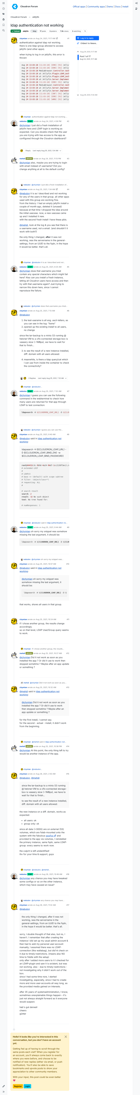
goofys (49, 835)
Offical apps (79, 6)
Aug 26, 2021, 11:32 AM (46, 905)
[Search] (3, 30)
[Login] (136, 3)
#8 (68, 434)
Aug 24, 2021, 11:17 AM (45, 38)
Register (18, 1086)
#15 (67, 774)
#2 (68, 121)
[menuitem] (136, 3)
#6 (68, 311)
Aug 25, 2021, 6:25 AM (52, 267)
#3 (68, 158)
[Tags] (3, 14)
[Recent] (3, 9)
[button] (3, 1086)
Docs (117, 6)
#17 (67, 905)
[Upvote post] (62, 108)
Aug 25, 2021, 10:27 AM (52, 653)
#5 (68, 267)
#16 (67, 874)
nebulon (23, 121)
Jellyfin (25, 31)
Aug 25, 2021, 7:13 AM (45, 311)
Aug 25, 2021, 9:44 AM (52, 527)
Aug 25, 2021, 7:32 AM (51, 391)
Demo (110, 6)
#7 (68, 391)
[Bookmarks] (3, 25)
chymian (23, 38)
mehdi (22, 158)
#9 (68, 527)
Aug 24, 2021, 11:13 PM (51, 158)
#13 (67, 687)
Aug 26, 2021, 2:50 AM (46, 774)
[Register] (136, 9)
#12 (67, 653)
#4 (68, 189)
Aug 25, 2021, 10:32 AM (46, 687)
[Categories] (3, 3)
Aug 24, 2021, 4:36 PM (51, 121)
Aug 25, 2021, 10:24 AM (46, 619)
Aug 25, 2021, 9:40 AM (46, 434)
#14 (67, 746)
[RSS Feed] (85, 31)
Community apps (96, 6)
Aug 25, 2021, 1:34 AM (45, 189)
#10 (67, 564)
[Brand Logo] (15, 6)
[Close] (65, 1037)
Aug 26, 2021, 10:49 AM (52, 874)
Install (125, 6)
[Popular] (3, 19)
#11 (68, 619)
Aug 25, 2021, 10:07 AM (46, 564)
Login (27, 1086)
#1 (68, 38)
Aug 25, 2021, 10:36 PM (52, 746)
